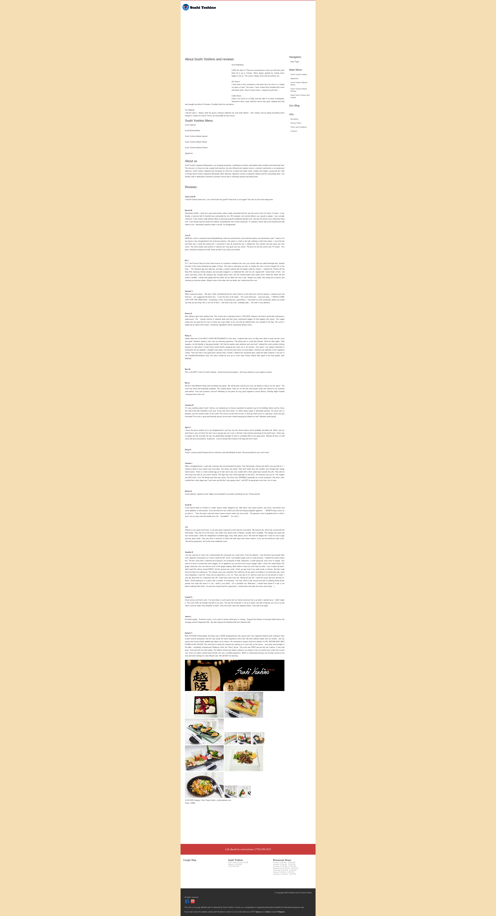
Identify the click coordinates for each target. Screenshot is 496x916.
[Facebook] (187, 903)
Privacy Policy (295, 123)
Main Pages (294, 62)
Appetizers (294, 78)
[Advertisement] (248, 35)
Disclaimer (294, 119)
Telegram (281, 912)
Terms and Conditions (298, 127)
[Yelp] (193, 903)
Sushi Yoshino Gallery (298, 74)
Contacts (293, 131)
